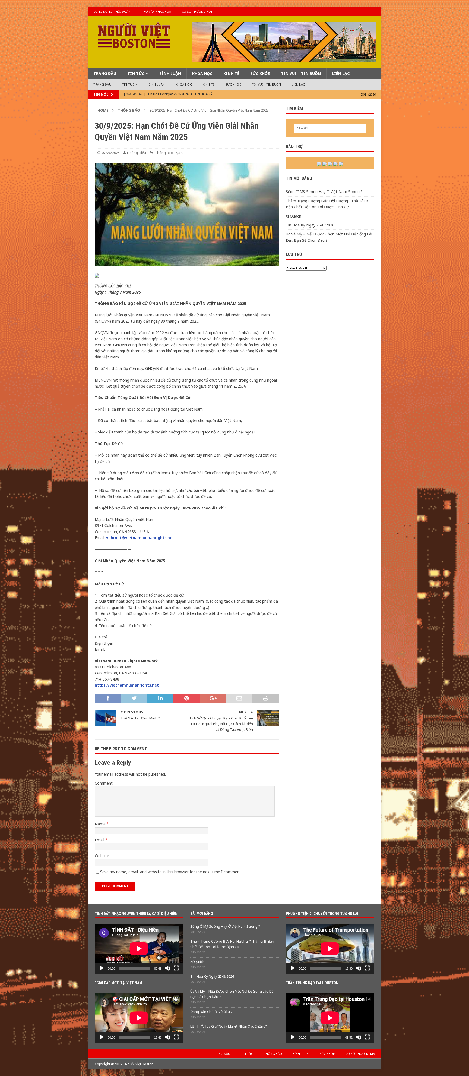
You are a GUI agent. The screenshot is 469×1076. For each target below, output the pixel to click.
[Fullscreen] (176, 968)
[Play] (101, 968)
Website (102, 855)
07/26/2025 (111, 152)
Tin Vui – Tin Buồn (301, 73)
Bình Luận (170, 73)
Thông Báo (164, 152)
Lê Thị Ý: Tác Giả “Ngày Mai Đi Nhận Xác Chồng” (228, 1026)
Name (101, 823)
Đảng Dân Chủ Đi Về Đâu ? (211, 1011)
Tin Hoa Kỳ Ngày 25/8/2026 (310, 225)
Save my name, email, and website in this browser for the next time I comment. (171, 871)
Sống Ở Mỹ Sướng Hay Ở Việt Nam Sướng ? (324, 191)
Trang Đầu (104, 73)
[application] (139, 948)
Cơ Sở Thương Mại (197, 12)
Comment (104, 783)
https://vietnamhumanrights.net (127, 685)
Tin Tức (135, 73)
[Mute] (167, 968)
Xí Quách (293, 216)
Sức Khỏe (260, 73)
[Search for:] (330, 128)
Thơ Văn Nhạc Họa (156, 12)
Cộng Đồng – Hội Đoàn (112, 12)
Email (100, 839)
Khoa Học (202, 73)
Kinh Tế (231, 73)
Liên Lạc (341, 73)
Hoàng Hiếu (136, 152)
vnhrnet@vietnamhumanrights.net (140, 537)
